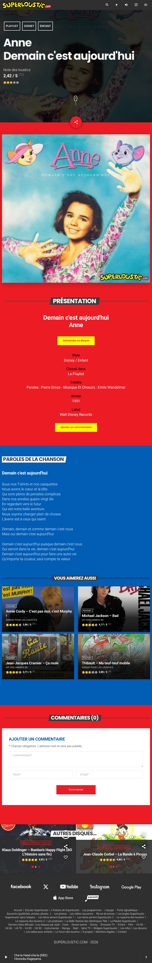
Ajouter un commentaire (75, 427)
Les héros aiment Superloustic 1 (56, 917)
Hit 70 (18, 928)
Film (130, 924)
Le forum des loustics (67, 931)
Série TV (85, 928)
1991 (76, 401)
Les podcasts (55, 921)
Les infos (125, 928)
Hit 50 (139, 924)
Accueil (18, 910)
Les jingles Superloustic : (131, 913)
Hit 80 (28, 928)
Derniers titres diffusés (21, 924)
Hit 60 (8, 928)
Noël (75, 928)
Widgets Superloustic (105, 928)
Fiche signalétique (127, 910)
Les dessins (140, 928)
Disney (29, 26)
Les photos (60, 913)
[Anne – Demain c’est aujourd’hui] (76, 282)
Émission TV (108, 924)
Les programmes (92, 910)
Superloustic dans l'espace (20, 917)
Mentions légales (105, 931)
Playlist (12, 26)
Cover (65, 924)
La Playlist (76, 374)
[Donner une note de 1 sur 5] (5, 82)
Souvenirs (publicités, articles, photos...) (29, 913)
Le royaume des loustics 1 (131, 917)
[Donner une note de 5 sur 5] (17, 82)
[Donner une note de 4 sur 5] (14, 82)
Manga (66, 928)
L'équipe (109, 910)
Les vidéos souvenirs (81, 913)
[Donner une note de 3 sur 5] (11, 82)
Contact (122, 931)
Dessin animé (79, 924)
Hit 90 (38, 928)
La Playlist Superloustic (123, 921)
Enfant (45, 26)
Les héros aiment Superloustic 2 (95, 917)
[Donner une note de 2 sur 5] (8, 82)
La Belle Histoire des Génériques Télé (86, 921)
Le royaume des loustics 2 (30, 921)
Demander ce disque (76, 340)
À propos (88, 931)
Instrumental (52, 928)
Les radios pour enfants (39, 931)
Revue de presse (105, 913)
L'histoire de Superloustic (65, 910)
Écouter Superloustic (36, 910)
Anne (76, 325)
